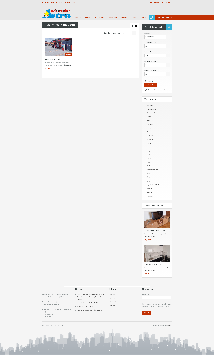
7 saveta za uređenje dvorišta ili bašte (89, 310)
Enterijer (113, 298)
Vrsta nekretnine (150, 52)
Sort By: (107, 33)
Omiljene (155, 3)
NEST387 (169, 325)
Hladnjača (150, 124)
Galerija (134, 17)
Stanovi (112, 305)
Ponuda (88, 17)
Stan (148, 173)
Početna (78, 17)
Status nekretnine (150, 42)
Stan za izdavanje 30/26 (153, 264)
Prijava (167, 3)
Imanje (149, 128)
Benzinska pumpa (152, 113)
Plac (148, 162)
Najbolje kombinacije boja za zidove (89, 303)
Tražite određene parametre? (155, 90)
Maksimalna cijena (150, 70)
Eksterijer (113, 294)
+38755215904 (164, 17)
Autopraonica (151, 109)
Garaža (149, 117)
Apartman (150, 105)
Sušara (149, 181)
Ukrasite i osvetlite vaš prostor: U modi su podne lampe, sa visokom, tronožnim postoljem (90, 297)
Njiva (148, 154)
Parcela (149, 158)
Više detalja (67, 65)
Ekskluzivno (113, 17)
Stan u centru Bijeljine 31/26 (154, 231)
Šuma (149, 177)
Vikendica (150, 188)
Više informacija (149, 236)
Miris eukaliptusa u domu (85, 306)
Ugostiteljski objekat (153, 185)
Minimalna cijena (150, 61)
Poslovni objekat (152, 166)
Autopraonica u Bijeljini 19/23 (55, 59)
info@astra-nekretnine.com (66, 2)
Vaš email (145, 294)
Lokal (148, 147)
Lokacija (147, 33)
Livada (149, 143)
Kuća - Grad (150, 135)
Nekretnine (113, 301)
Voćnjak (149, 192)
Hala (148, 120)
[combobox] (123, 33)
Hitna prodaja (100, 17)
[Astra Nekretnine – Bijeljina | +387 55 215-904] (56, 14)
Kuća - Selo (150, 139)
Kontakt (144, 17)
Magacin (149, 151)
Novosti (124, 17)
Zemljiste (150, 196)
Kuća (148, 132)
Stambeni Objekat (152, 170)
